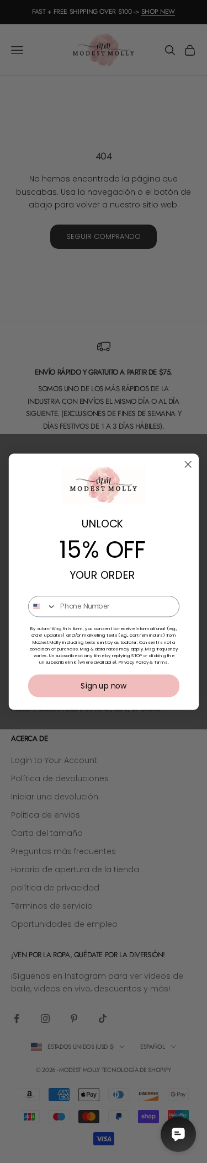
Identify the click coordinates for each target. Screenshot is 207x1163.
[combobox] (42, 606)
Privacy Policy (133, 662)
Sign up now (103, 685)
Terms (160, 662)
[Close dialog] (188, 464)
